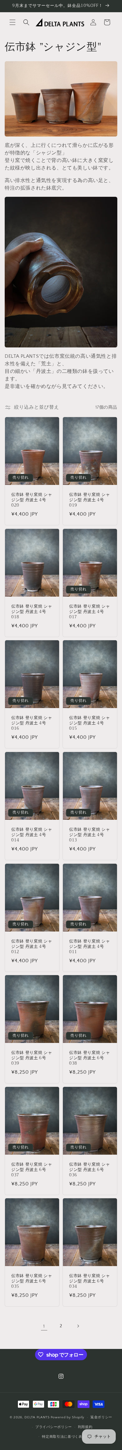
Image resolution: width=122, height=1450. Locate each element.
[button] (12, 22)
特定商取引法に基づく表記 (64, 1437)
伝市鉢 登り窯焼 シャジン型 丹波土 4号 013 (89, 835)
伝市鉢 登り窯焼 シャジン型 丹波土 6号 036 (89, 1170)
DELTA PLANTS (36, 1417)
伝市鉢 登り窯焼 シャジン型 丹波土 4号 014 (31, 835)
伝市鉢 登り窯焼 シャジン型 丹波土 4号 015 (89, 723)
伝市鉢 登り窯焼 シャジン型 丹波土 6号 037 (31, 1170)
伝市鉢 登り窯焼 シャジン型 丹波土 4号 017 (89, 612)
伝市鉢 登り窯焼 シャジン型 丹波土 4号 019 (89, 500)
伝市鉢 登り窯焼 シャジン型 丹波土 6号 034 (89, 1281)
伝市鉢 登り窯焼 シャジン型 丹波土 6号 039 (31, 1058)
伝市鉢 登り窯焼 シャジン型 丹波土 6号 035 (31, 1281)
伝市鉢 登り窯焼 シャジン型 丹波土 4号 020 (31, 500)
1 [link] (44, 1326)
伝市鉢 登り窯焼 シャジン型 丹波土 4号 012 (31, 946)
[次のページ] (78, 1326)
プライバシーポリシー (53, 1427)
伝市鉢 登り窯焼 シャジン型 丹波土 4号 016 (31, 723)
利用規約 (85, 1427)
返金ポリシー (101, 1417)
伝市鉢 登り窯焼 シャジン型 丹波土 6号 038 (89, 1058)
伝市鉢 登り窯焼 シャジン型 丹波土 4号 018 (31, 612)
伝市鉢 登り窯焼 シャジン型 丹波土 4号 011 (89, 946)
